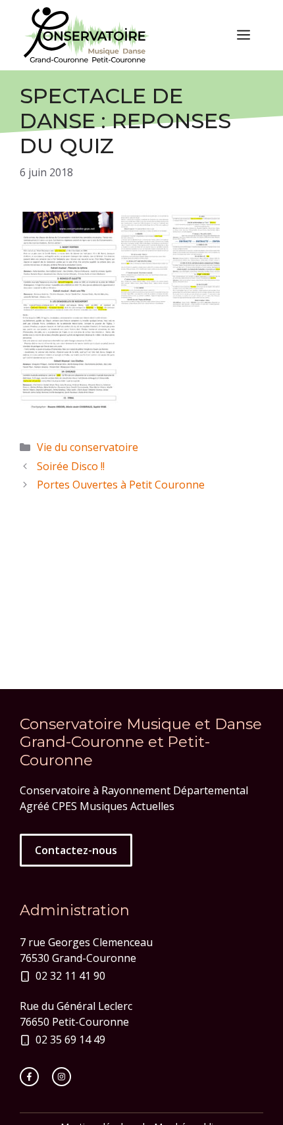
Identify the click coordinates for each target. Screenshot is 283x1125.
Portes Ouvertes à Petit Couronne (121, 484)
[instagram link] (61, 1076)
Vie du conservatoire (87, 447)
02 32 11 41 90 (70, 976)
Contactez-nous (76, 850)
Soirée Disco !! (71, 466)
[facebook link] (29, 1076)
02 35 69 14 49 (70, 1039)
